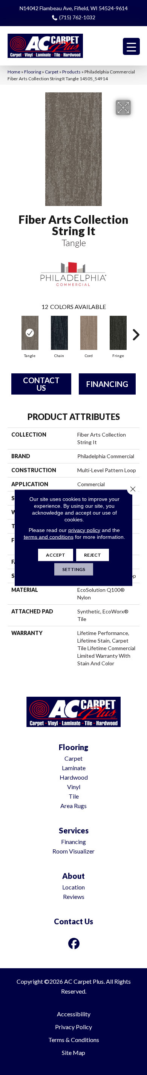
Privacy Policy (73, 1026)
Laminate (74, 767)
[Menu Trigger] (131, 46)
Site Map (73, 1052)
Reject (92, 554)
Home (14, 72)
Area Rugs (73, 805)
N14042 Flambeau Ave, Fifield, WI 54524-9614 (74, 8)
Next (135, 331)
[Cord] (88, 333)
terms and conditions (49, 537)
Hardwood (74, 777)
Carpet (51, 72)
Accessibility (73, 1013)
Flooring (32, 72)
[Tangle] (29, 333)
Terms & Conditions (73, 1039)
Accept (55, 554)
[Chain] (59, 333)
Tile (74, 796)
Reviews (73, 896)
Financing (107, 383)
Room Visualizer (73, 851)
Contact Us (41, 384)
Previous (11, 331)
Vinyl (73, 786)
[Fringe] (118, 333)
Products (71, 72)
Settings (73, 569)
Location (73, 887)
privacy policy (84, 530)
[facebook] (74, 943)
